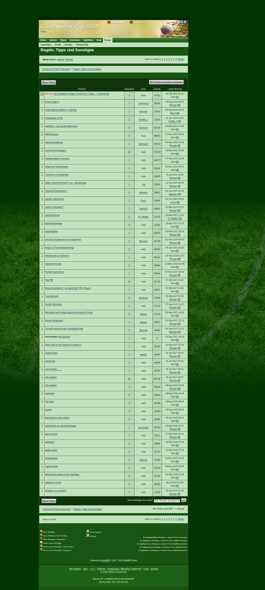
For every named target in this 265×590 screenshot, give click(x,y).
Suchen (68, 45)
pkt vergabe (64, 336)
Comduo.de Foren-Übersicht (56, 69)
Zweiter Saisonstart (54, 199)
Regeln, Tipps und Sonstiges (87, 69)
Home (43, 40)
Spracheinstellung (54, 142)
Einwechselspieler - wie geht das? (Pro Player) (68, 288)
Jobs (85, 569)
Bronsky (143, 330)
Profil (58, 45)
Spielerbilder (51, 231)
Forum (107, 40)
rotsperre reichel (53, 482)
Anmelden (46, 45)
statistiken (50, 393)
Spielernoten (51, 353)
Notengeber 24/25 (54, 118)
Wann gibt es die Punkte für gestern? (63, 345)
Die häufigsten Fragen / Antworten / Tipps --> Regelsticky (81, 94)
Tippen (63, 40)
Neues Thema (48, 82)
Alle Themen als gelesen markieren (166, 82)
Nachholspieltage (53, 223)
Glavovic (143, 111)
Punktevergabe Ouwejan (57, 158)
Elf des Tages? (52, 102)
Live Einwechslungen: (56, 150)
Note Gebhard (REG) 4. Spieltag (61, 110)
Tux (143, 184)
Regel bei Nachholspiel (56, 166)
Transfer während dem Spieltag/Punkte (64, 328)
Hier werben (75, 569)
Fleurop (69, 59)
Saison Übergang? (54, 207)
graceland (143, 427)
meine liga (50, 361)
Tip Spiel (49, 401)
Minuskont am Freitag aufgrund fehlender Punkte (69, 312)
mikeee (143, 314)
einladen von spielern (55, 490)
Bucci (173, 113)
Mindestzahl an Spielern (57, 256)
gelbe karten (51, 450)
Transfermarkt (52, 296)
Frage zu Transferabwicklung (59, 247)
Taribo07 (143, 209)
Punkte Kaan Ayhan (54, 272)
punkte (48, 409)
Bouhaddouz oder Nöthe (57, 417)
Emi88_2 (143, 119)
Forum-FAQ (82, 45)
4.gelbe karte (51, 466)
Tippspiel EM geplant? (56, 191)
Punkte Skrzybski (53, 304)
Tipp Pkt (49, 280)
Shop (98, 40)
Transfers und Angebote (57, 175)
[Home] (64, 26)
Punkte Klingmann (54, 320)
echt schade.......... (53, 369)
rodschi (60, 59)
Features (101, 569)
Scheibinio (143, 103)
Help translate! (180, 35)
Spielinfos (88, 40)
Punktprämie (51, 458)
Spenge (143, 460)
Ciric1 (143, 200)
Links (146, 569)
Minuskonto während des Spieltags (62, 474)
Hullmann (143, 144)
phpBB (105, 560)
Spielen (53, 40)
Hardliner (143, 298)
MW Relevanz (52, 134)
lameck (143, 354)
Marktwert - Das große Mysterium (61, 126)
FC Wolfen (143, 217)
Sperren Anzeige (53, 264)
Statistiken (74, 40)
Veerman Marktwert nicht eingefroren (63, 239)
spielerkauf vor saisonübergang (60, 426)
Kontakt (154, 569)
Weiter (181, 59)
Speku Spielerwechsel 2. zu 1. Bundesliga (65, 183)
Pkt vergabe (51, 385)
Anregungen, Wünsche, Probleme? (124, 569)
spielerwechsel (52, 215)
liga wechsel (51, 434)
